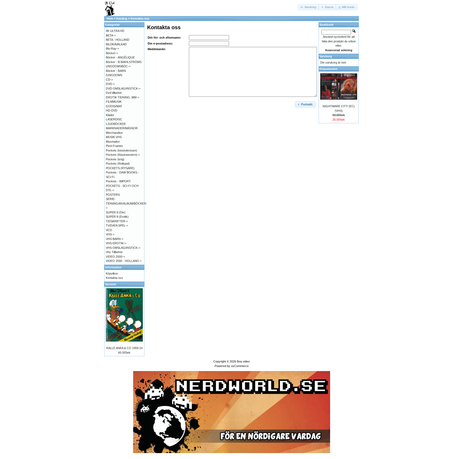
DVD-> (110, 84)
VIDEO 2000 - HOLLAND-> (123, 260)
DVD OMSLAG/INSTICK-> (123, 88)
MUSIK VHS (114, 137)
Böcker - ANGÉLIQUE (120, 57)
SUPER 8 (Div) (115, 212)
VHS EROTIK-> (116, 243)
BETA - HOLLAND (117, 39)
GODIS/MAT (114, 106)
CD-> (109, 79)
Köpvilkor (112, 273)
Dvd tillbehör (114, 92)
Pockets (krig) (115, 159)
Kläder (110, 115)
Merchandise (114, 132)
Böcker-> (112, 53)
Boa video (243, 361)
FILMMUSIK (114, 101)
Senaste (110, 284)
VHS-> (110, 234)
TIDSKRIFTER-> (117, 221)
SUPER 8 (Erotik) (117, 216)
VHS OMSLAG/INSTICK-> (123, 247)
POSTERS (113, 194)
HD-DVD (111, 110)
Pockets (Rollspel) (118, 163)
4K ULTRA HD (115, 30)
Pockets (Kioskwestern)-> (123, 154)
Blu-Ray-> (112, 48)
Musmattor (113, 141)
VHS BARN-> (114, 238)
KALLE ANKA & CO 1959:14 (124, 348)
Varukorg (325, 56)
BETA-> (111, 35)
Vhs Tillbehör (114, 252)
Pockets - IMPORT (118, 181)
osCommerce (240, 366)
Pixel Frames (114, 145)
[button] (308, 7)
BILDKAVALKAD (116, 44)
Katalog (121, 18)
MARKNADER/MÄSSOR (122, 128)
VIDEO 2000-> (115, 256)
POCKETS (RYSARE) (120, 168)
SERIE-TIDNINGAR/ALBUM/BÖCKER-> (126, 203)
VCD (109, 230)
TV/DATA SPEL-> (117, 225)
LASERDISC (114, 119)
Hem (110, 18)
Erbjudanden (328, 69)
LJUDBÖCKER (116, 123)
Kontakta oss (139, 18)
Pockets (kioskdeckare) (121, 150)
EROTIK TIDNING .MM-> (122, 97)
